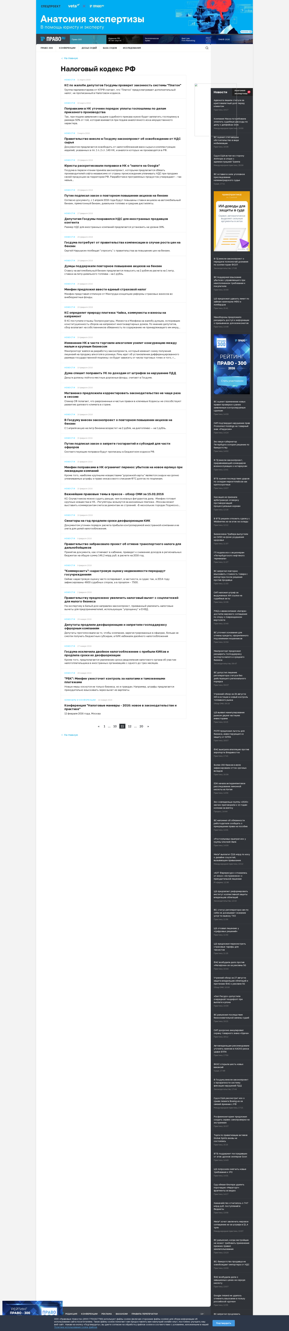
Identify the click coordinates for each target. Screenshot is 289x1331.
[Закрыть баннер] (60, 1303)
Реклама (106, 1314)
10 (115, 726)
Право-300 (47, 48)
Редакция (71, 1314)
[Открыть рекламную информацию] (248, 249)
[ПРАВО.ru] (53, 39)
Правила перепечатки (145, 1314)
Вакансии (122, 1314)
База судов (110, 48)
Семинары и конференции (80, 700)
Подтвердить (223, 1323)
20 (141, 726)
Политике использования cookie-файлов (75, 1327)
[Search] (207, 48)
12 (129, 726)
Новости (69, 80)
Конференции (67, 48)
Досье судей (89, 48)
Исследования (132, 48)
